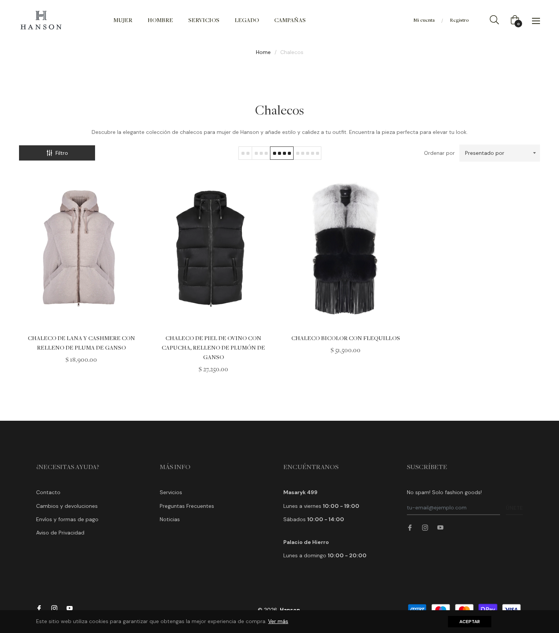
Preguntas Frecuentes (187, 506)
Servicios (171, 492)
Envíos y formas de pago (67, 519)
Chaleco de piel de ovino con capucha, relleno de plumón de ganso (213, 347)
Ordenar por (439, 153)
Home (263, 52)
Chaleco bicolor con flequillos (345, 338)
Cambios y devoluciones (67, 506)
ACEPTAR (469, 622)
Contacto (48, 492)
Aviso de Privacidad (60, 532)
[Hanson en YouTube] (440, 527)
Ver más (278, 621)
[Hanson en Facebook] (410, 527)
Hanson (290, 609)
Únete (514, 507)
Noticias (170, 519)
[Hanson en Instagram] (425, 527)
